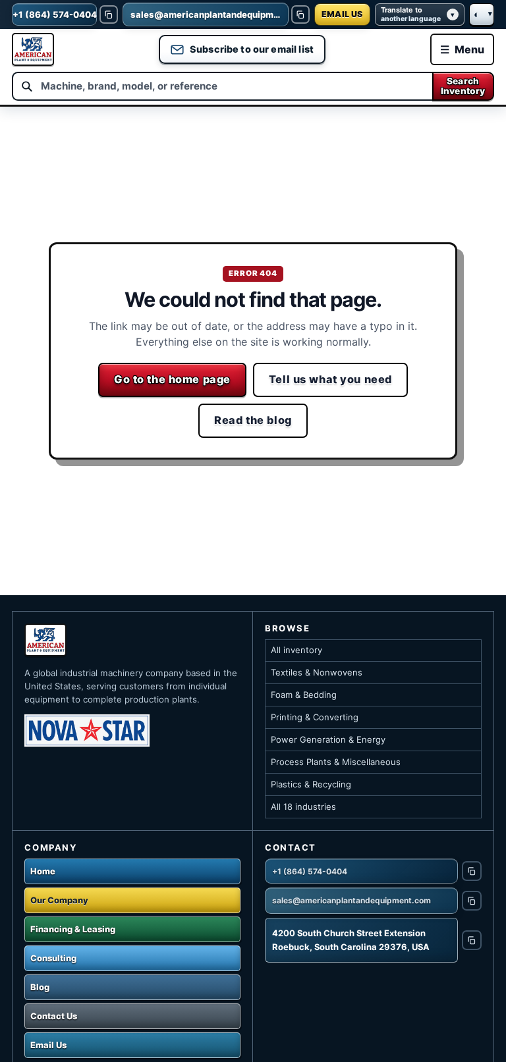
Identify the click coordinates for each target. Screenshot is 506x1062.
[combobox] (222, 86)
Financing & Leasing (72, 929)
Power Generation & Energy (328, 739)
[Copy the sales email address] (300, 14)
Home (42, 871)
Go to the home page (172, 379)
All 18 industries (303, 806)
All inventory (296, 650)
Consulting (53, 958)
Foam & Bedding (304, 694)
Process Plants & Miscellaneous (336, 762)
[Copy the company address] (472, 940)
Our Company (59, 900)
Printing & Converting (314, 717)
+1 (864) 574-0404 (309, 871)
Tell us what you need (330, 379)
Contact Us (53, 1016)
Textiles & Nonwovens (316, 672)
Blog (39, 987)
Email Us (48, 1045)
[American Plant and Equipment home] (33, 49)
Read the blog (252, 420)
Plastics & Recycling (311, 784)
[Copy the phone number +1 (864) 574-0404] (108, 14)
